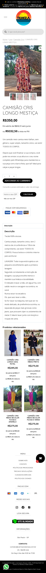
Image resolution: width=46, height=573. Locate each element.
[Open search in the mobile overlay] (23, 32)
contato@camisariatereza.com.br (23, 547)
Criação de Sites (17, 569)
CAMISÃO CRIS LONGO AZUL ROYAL (12, 362)
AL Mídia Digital (27, 569)
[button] (40, 48)
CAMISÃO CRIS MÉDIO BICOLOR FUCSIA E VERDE (33, 418)
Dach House (36, 569)
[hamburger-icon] (5, 17)
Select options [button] (33, 383)
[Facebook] (23, 507)
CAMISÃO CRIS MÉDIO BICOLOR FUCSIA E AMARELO (12, 419)
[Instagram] (17, 507)
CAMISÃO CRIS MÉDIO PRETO (33, 361)
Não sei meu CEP (9, 198)
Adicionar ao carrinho (17, 180)
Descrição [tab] (8, 226)
